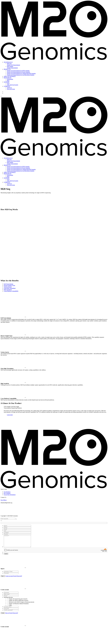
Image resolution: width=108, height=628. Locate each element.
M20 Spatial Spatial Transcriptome (12, 67)
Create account (9, 576)
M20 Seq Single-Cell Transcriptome (13, 64)
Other (10, 605)
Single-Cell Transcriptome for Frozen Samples (18, 72)
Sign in (7, 613)
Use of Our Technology (10, 494)
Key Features (7, 493)
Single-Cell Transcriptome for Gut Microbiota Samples (20, 75)
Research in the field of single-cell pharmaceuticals (21, 602)
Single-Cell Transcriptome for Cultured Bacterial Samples (21, 73)
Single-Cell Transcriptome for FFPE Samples (18, 70)
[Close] (25, 367)
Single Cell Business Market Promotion (19, 603)
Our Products (7, 492)
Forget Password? (17, 576)
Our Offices (4, 500)
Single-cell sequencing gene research (18, 599)
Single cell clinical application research (18, 600)
